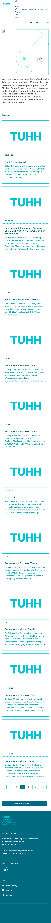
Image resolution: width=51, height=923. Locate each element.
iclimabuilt (10, 497)
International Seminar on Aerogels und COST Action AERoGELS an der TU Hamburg (25, 230)
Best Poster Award (15, 162)
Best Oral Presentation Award (21, 299)
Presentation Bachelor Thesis (21, 365)
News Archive (21, 803)
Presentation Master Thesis (20, 629)
